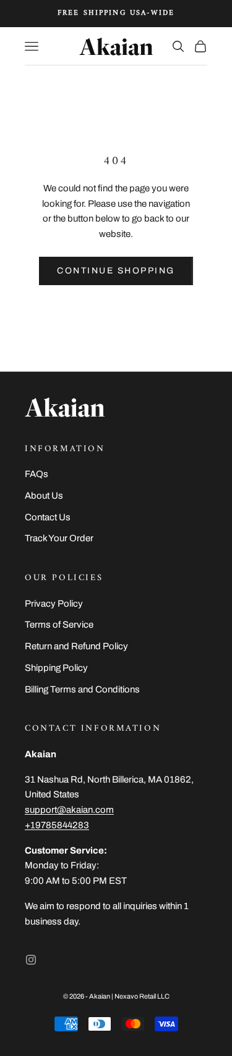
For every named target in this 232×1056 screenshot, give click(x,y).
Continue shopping (116, 270)
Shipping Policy (56, 668)
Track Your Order (59, 538)
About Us (44, 496)
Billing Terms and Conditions (82, 689)
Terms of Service (59, 625)
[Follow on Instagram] (31, 960)
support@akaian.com (69, 810)
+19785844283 (57, 825)
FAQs (36, 474)
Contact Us (48, 517)
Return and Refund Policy (76, 646)
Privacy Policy (54, 604)
